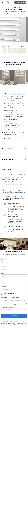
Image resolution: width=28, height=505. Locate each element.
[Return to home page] (9, 2)
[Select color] (4, 50)
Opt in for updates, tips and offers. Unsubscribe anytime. (11, 294)
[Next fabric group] (25, 46)
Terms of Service (9, 325)
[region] (14, 31)
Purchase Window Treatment (7, 311)
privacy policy (23, 321)
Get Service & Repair (21, 311)
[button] (2, 2)
